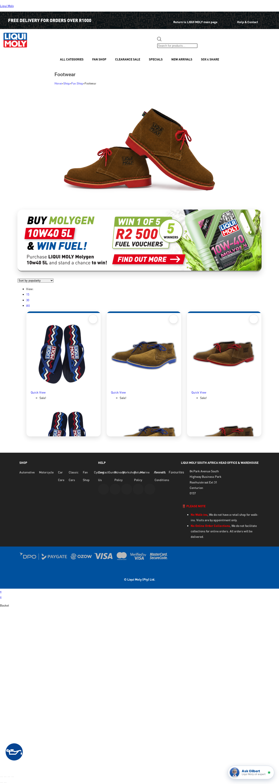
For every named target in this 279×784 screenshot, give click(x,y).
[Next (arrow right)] (5, 782)
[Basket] (205, 42)
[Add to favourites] (93, 319)
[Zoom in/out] (1, 776)
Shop (66, 83)
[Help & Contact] (230, 19)
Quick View (38, 392)
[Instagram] (126, 489)
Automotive (27, 472)
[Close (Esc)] (12, 776)
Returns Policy (139, 476)
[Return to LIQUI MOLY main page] (164, 19)
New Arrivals (181, 59)
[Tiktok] (149, 489)
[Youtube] (103, 489)
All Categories (71, 59)
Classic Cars (73, 476)
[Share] (8, 776)
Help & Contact (247, 22)
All (28, 305)
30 (27, 300)
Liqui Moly (7, 6)
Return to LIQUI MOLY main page (195, 22)
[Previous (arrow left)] (1, 782)
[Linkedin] (138, 489)
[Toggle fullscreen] (5, 776)
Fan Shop (99, 59)
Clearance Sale (127, 59)
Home (58, 83)
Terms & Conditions (162, 476)
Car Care (61, 476)
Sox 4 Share (210, 59)
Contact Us (103, 476)
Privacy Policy (119, 476)
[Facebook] (115, 489)
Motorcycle (46, 472)
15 (27, 294)
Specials (156, 59)
